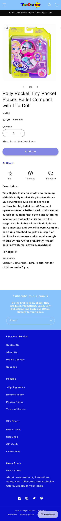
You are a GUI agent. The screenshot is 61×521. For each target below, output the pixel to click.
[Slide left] (23, 86)
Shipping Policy (15, 387)
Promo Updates (15, 359)
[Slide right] (37, 86)
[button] (4, 4)
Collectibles (13, 451)
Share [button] (9, 163)
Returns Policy (15, 394)
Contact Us (12, 345)
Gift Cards (12, 444)
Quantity (7, 127)
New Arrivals (13, 429)
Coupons (11, 367)
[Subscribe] (51, 320)
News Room (13, 470)
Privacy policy (27, 515)
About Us (11, 352)
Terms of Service (16, 409)
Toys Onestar (29, 511)
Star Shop (12, 437)
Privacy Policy (14, 402)
